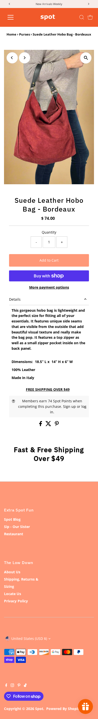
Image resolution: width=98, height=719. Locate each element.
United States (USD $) (29, 638)
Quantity (49, 232)
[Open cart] (90, 17)
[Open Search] (81, 17)
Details (15, 299)
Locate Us (12, 593)
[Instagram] (12, 686)
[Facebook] (6, 686)
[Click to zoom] (85, 58)
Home (11, 34)
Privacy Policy (16, 601)
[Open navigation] (14, 17)
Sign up (69, 406)
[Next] (24, 57)
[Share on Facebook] (41, 424)
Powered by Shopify (63, 708)
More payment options (49, 287)
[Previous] (12, 57)
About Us (12, 572)
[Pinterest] (19, 686)
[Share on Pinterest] (57, 424)
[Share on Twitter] (48, 424)
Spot (39, 708)
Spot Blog (12, 519)
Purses (24, 34)
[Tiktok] (25, 686)
